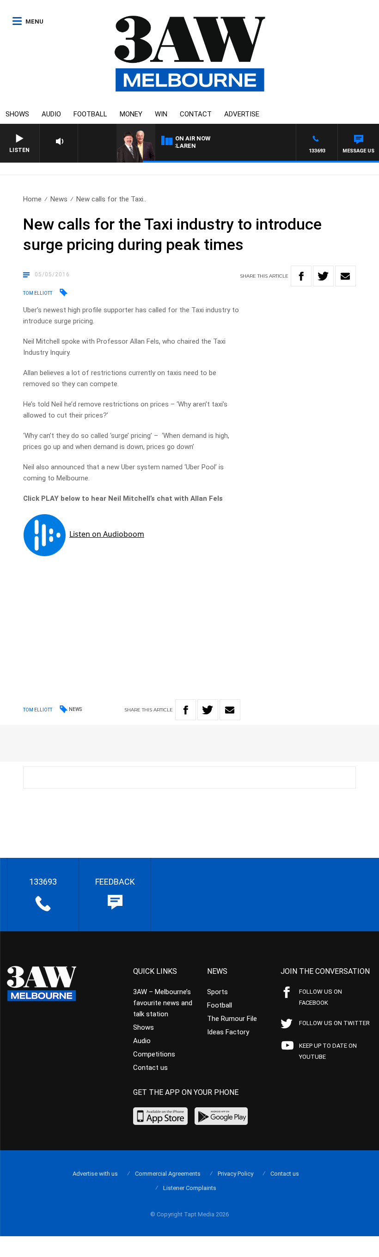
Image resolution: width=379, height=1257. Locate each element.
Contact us (150, 1067)
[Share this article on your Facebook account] (301, 276)
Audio (51, 114)
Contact (196, 114)
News (58, 199)
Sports (217, 992)
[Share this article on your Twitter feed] (323, 276)
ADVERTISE (241, 114)
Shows (17, 114)
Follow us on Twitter (334, 1023)
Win (161, 114)
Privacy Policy (235, 1173)
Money (131, 114)
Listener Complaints (189, 1187)
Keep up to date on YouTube (328, 1051)
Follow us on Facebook (320, 997)
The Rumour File (232, 1018)
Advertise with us (95, 1173)
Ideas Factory (228, 1032)
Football (90, 114)
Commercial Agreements (168, 1173)
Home (32, 199)
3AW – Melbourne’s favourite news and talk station (162, 1003)
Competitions (154, 1054)
